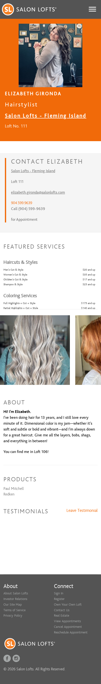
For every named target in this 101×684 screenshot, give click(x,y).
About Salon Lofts (15, 593)
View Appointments (67, 621)
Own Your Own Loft (68, 604)
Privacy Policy (12, 615)
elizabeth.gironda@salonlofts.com (38, 192)
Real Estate (61, 615)
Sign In (58, 593)
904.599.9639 (21, 203)
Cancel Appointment (68, 627)
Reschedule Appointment (71, 632)
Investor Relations (15, 599)
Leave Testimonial (82, 510)
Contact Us (61, 610)
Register (59, 599)
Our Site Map (12, 604)
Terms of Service (14, 610)
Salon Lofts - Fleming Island (45, 116)
